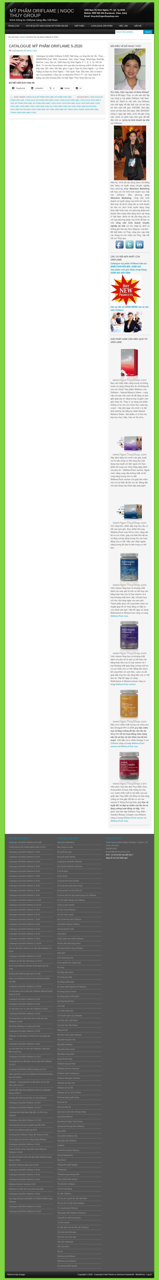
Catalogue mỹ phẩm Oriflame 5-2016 (24, 1144)
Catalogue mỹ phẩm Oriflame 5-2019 (24, 929)
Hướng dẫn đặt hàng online (69, 943)
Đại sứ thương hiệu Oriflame (69, 919)
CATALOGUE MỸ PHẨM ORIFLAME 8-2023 (27, 847)
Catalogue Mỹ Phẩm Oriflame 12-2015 (25, 1206)
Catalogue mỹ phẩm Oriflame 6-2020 (24, 881)
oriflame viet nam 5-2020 (66, 109)
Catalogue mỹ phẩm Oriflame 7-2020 (24, 876)
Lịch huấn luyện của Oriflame (69, 1016)
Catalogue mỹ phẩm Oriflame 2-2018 (24, 1031)
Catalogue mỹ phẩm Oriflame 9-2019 (24, 910)
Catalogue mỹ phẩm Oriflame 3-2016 (24, 1175)
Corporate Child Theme (104, 1274)
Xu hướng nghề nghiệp (67, 1266)
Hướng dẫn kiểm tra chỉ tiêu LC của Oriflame (27, 1098)
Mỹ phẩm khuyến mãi (66, 1040)
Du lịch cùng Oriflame (66, 910)
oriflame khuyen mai (86, 106)
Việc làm (123, 26)
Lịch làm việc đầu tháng (67, 1025)
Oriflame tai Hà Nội (65, 1088)
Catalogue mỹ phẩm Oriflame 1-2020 (24, 895)
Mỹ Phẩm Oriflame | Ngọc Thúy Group (42, 13)
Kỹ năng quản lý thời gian (68, 996)
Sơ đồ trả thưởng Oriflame (68, 1150)
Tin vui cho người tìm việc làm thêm (72, 1198)
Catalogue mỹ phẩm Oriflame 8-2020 (24, 871)
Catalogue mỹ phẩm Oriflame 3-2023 (24, 866)
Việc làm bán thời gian (66, 1232)
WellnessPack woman (126, 684)
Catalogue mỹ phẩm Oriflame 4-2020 (24, 890)
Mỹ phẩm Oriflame (63, 97)
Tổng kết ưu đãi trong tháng (69, 1218)
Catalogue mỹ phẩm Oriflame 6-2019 (24, 924)
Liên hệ (137, 26)
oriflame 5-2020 (27, 106)
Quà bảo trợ (62, 1102)
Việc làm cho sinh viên (66, 1237)
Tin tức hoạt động (64, 1189)
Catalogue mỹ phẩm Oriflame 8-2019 (24, 915)
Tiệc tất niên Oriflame (66, 1184)
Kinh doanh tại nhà (65, 958)
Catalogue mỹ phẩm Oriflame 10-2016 (25, 1120)
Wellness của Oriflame (66, 1261)
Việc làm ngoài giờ (65, 1242)
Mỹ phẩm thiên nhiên (66, 1049)
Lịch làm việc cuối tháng (67, 1020)
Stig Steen (61, 1160)
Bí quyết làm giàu (64, 852)
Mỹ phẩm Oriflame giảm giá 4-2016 (24, 1165)
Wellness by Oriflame (66, 1256)
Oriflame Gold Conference (68, 1073)
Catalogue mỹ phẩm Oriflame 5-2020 (45, 46)
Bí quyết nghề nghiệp (66, 857)
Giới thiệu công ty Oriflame (68, 924)
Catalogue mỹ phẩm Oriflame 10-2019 (25, 905)
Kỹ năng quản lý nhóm (66, 992)
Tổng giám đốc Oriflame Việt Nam (71, 1213)
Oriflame (114, 743)
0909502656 (111, 849)
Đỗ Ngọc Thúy (30, 51)
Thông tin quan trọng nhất (68, 1174)
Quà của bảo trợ (64, 1107)
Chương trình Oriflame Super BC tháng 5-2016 (28, 1135)
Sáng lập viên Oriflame (67, 1141)
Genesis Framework (125, 1274)
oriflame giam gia (43, 106)
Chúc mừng (62, 876)
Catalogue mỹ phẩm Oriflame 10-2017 (25, 1103)
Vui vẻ (60, 1251)
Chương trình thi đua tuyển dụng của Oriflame (76, 895)
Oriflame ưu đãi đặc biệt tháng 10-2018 (25, 961)
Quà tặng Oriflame (65, 1117)
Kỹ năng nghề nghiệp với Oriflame (71, 987)
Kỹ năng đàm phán (65, 972)
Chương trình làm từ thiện (68, 881)
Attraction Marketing (65, 842)
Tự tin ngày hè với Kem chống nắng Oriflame (28, 1139)
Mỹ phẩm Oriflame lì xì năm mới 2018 (24, 1026)
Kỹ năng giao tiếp (64, 977)
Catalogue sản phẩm (101, 26)
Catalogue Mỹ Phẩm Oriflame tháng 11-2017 (27, 1069)
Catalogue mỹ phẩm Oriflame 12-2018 (25, 943)
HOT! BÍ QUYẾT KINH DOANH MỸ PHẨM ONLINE (45, 27)
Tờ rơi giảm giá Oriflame (67, 1208)
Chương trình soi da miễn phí (69, 890)
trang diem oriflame (88, 109)
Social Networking (65, 1155)
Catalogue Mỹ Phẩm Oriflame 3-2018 (24, 1014)
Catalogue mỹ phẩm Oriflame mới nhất (25, 842)
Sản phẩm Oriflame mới (67, 1136)
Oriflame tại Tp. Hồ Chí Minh (69, 1093)
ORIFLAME (14, 106)
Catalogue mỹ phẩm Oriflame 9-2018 (24, 999)
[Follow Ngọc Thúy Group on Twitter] (130, 245)
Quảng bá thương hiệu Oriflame (70, 1126)
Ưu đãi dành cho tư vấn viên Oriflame (73, 1227)
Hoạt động (61, 934)
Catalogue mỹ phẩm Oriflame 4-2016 (24, 1170)
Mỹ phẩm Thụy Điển (65, 1054)
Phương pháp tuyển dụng (68, 1097)
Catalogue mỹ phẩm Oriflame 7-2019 (24, 919)
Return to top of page (16, 1274)
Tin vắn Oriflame (64, 1194)
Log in (149, 1274)
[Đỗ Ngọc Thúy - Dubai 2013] (130, 153)
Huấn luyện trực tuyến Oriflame (70, 939)
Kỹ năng (60, 967)
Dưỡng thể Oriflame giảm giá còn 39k (25, 974)
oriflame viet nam (45, 109)
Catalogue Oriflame (69, 100)
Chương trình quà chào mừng (69, 886)
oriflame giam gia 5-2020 (64, 106)
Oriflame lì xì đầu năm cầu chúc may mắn (26, 1189)
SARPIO (60, 1145)
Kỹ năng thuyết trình (65, 1001)
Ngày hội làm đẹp (64, 1059)
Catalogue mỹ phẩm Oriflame (40, 97)
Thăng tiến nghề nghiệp (67, 1165)
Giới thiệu (79, 26)
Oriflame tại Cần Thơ (66, 1083)
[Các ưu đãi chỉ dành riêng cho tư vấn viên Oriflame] (126, 331)
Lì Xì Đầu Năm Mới (65, 1011)
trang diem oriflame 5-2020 (23, 112)
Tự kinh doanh (63, 1222)
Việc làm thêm (63, 1247)
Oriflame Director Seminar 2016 (22, 1184)
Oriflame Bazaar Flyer (66, 1064)
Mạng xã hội (62, 1030)
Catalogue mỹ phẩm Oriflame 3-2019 (24, 939)
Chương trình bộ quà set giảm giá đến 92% (27, 1125)
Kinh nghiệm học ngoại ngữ (69, 963)
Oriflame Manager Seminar (68, 1078)
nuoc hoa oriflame (66, 103)
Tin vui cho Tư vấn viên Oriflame (70, 1203)
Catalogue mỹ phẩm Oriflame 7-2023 (24, 852)
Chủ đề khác (62, 871)
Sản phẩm (61, 1131)
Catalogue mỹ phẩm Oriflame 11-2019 (25, 900)
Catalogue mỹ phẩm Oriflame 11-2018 (25, 956)
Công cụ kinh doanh (65, 905)
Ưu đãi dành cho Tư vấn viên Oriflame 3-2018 (28, 1009)
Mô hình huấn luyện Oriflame (69, 1035)
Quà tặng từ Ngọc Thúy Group (70, 1121)
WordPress (140, 1274)
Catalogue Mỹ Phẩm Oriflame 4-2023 (24, 862)
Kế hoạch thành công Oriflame (70, 948)
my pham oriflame (23, 103)
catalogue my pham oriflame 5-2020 (42, 100)
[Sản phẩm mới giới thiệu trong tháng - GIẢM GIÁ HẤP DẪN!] (126, 305)
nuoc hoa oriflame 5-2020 (88, 103)
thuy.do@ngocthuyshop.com (118, 852)
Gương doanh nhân (65, 929)
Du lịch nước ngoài (65, 915)
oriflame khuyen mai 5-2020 (23, 109)
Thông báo (61, 1170)
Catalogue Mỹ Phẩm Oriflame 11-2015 (25, 1211)
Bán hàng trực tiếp (65, 847)
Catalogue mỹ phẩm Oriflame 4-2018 (24, 1004)
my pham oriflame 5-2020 (44, 103)
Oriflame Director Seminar (68, 1068)
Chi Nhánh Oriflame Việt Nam (69, 866)
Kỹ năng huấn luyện (65, 982)
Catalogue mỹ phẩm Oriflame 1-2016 (24, 1194)
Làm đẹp (61, 1006)
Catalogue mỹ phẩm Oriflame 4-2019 (24, 934)
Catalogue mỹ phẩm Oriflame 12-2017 (25, 1057)
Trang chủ (13, 26)
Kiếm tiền (61, 953)
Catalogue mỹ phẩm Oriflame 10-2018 (25, 986)
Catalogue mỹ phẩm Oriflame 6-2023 (24, 857)
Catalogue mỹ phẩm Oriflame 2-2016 (24, 1179)
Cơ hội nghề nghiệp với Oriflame (71, 900)
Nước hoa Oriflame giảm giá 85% (23, 1130)
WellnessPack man (119, 616)
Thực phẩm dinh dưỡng (67, 1179)
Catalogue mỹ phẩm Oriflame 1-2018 (24, 1044)
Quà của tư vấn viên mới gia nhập (71, 1112)
